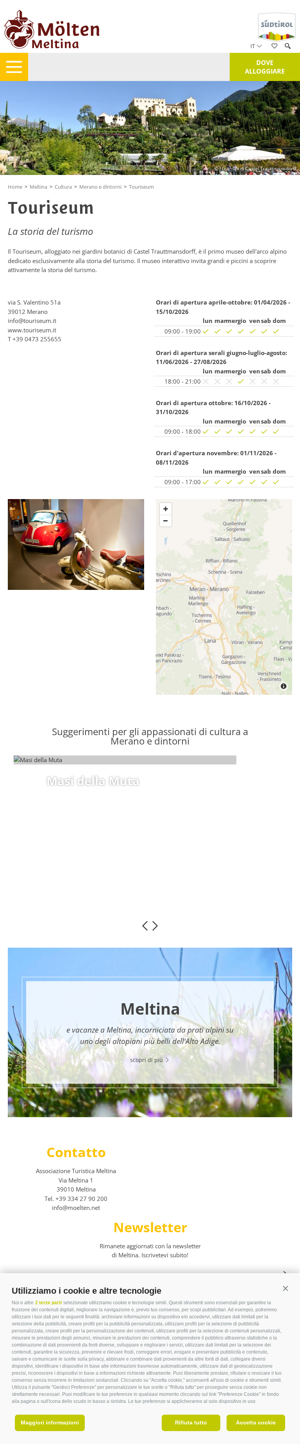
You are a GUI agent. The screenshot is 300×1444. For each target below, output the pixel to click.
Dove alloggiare (265, 67)
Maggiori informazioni (50, 1422)
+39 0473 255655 (36, 339)
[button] (285, 1289)
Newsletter (150, 1227)
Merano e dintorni (100, 186)
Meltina (38, 186)
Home (15, 186)
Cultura (63, 186)
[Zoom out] (165, 520)
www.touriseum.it (32, 330)
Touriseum (141, 186)
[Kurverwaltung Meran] (76, 544)
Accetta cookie (256, 1422)
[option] (150, 759)
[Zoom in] (165, 509)
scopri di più (74, 854)
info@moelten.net (76, 1207)
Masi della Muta (92, 781)
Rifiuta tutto (191, 1422)
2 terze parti (48, 1302)
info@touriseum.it (32, 320)
